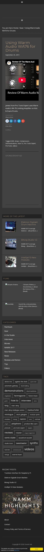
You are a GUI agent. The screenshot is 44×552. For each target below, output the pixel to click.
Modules (7, 419)
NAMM (23, 419)
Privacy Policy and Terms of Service (17, 529)
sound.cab (22, 13)
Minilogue (9, 414)
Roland (18, 433)
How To (20, 143)
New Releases (9, 352)
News (6, 356)
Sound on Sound (25, 438)
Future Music (33, 396)
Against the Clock (21, 381)
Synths (34, 443)
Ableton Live (8, 382)
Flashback (8, 327)
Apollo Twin (33, 382)
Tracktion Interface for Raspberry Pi (17, 473)
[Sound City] (10, 308)
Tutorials (7, 450)
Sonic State (10, 437)
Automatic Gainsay (11, 386)
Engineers (8, 396)
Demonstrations (11, 143)
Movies (7, 343)
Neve (30, 419)
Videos (7, 368)
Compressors (24, 141)
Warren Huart (17, 454)
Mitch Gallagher (21, 415)
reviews (9, 432)
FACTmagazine (19, 395)
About (6, 520)
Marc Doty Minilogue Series (14, 410)
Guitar (6, 401)
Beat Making (25, 386)
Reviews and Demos (12, 360)
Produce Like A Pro (30, 424)
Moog (15, 419)
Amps (17, 141)
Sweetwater (21, 443)
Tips (6, 364)
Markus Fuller (33, 410)
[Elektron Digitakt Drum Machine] (12, 227)
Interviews (8, 339)
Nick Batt (37, 419)
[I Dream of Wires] (13, 291)
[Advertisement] (22, 179)
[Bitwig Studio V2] (12, 245)
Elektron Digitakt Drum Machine (29, 223)
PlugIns (6, 424)
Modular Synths (35, 415)
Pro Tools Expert (30, 143)
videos (15, 146)
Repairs (30, 428)
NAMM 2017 (9, 347)
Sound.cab (28, 544)
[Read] (25, 291)
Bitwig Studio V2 (29, 240)
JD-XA (35, 401)
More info (16, 550)
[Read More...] (32, 231)
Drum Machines (31, 391)
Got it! (36, 549)
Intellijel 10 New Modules (28, 258)
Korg (6, 405)
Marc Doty (15, 406)
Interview (26, 400)
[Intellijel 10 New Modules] (12, 263)
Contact (7, 524)
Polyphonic (16, 423)
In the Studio (9, 335)
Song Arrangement (30, 433)
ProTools (8, 146)
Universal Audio (17, 450)
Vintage (7, 455)
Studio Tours (9, 443)
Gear (6, 331)
